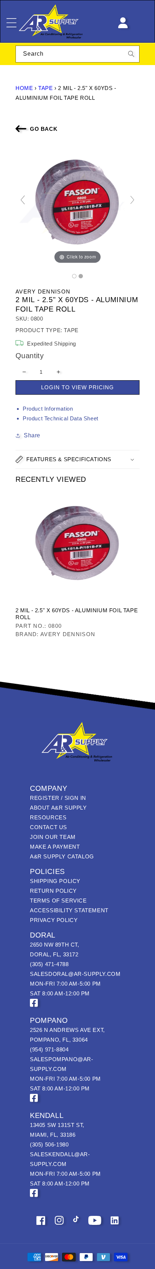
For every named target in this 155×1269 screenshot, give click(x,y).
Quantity (29, 356)
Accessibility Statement (69, 910)
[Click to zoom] (77, 203)
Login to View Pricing (77, 387)
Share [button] (32, 435)
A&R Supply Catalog (62, 856)
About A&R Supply (58, 808)
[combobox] (77, 54)
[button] (77, 459)
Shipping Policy (55, 881)
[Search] (131, 54)
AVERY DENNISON (42, 291)
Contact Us (48, 827)
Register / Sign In (58, 798)
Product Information (48, 409)
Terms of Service (58, 900)
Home (24, 88)
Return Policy (53, 891)
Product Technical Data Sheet (60, 418)
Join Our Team (53, 837)
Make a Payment (55, 847)
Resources (48, 817)
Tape (45, 88)
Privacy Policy (54, 920)
